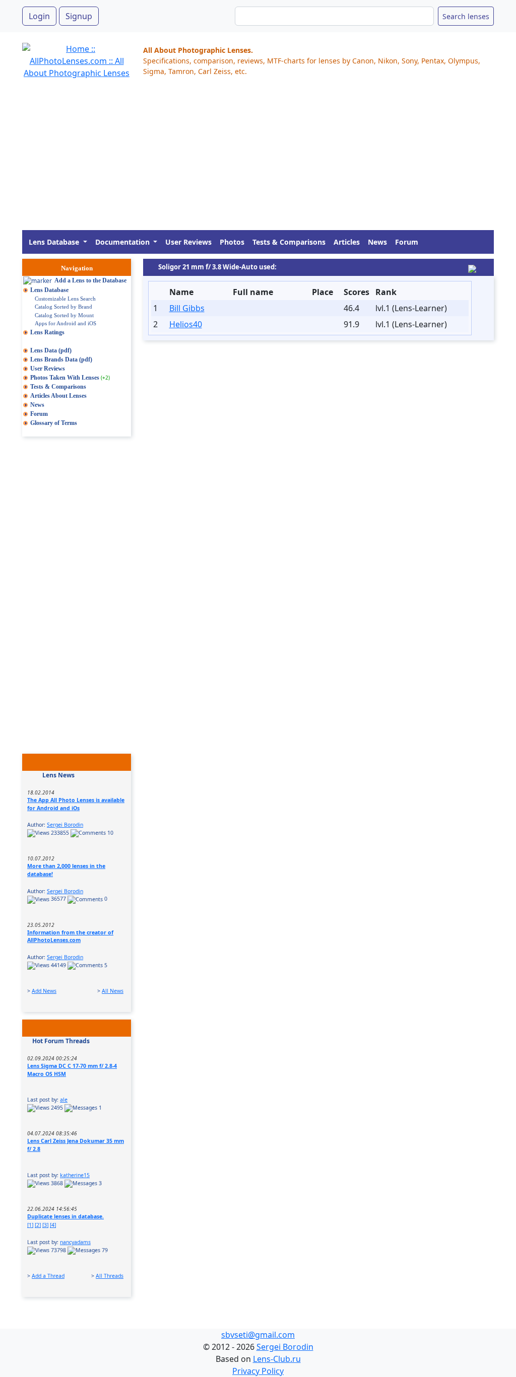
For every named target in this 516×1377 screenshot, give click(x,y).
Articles (347, 242)
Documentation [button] (123, 242)
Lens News (58, 775)
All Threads (109, 1275)
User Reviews (188, 242)
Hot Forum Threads (61, 1041)
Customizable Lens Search (65, 299)
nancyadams (75, 1242)
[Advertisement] (258, 159)
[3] (45, 1224)
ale (64, 1099)
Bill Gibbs (187, 308)
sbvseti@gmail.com (258, 1334)
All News (112, 990)
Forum (406, 242)
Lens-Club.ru (277, 1358)
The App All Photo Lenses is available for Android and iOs (75, 804)
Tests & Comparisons (289, 242)
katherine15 (75, 1175)
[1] (30, 1224)
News (377, 242)
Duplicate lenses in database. (65, 1216)
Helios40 (185, 324)
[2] (38, 1224)
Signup (79, 16)
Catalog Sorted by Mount (64, 315)
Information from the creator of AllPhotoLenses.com (70, 936)
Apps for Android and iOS (65, 323)
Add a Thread (48, 1275)
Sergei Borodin (65, 824)
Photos (232, 242)
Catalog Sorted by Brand (63, 307)
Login (39, 16)
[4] (53, 1224)
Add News (44, 990)
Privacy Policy (258, 1370)
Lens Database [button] (55, 242)
